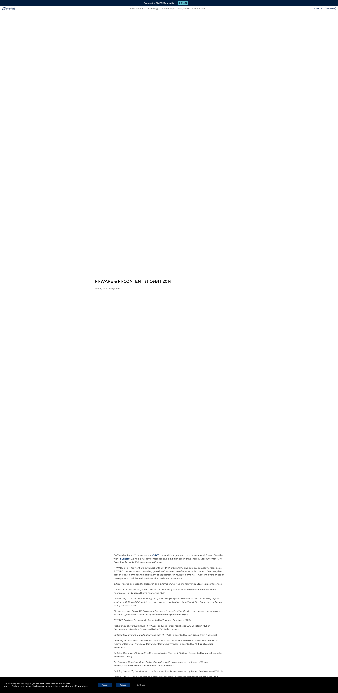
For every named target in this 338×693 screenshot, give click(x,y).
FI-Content (124, 559)
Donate (183, 3)
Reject (123, 685)
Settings (141, 685)
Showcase (330, 9)
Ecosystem (114, 288)
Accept (105, 685)
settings (83, 686)
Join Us (319, 9)
